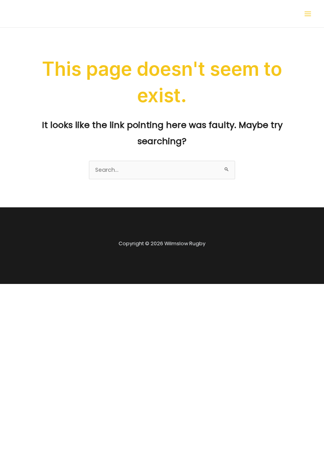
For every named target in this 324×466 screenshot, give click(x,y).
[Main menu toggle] (308, 14)
